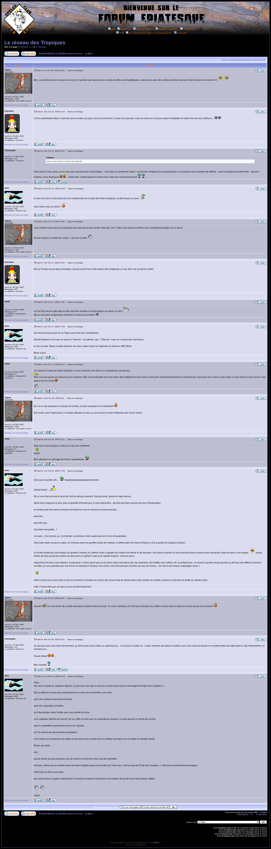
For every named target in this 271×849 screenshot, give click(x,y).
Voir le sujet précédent (233, 60)
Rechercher (125, 29)
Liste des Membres (144, 29)
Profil (121, 33)
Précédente (23, 47)
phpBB (121, 842)
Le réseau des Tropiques (34, 42)
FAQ (113, 29)
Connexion (182, 33)
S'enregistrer (189, 29)
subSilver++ (157, 842)
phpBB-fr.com (141, 844)
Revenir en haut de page (16, 105)
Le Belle (89, 53)
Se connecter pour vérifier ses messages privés (150, 33)
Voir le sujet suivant (255, 60)
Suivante (42, 47)
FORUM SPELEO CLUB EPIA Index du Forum (61, 53)
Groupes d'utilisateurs (168, 29)
